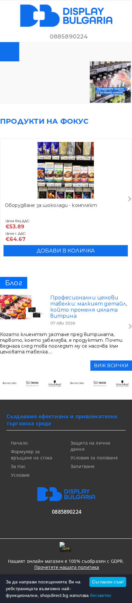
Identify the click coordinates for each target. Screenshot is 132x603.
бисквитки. (101, 595)
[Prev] (10, 386)
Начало (19, 443)
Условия (20, 475)
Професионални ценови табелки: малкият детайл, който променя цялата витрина (88, 307)
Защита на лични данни (90, 446)
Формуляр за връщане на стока (31, 454)
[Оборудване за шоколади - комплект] (65, 170)
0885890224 (69, 36)
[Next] (129, 199)
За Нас (18, 466)
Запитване (82, 466)
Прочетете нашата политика (66, 567)
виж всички (111, 365)
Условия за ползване (94, 458)
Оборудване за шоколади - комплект (51, 205)
